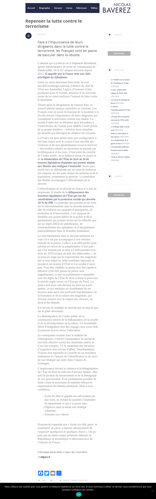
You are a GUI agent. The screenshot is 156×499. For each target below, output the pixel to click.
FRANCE (66, 480)
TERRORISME (82, 480)
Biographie (44, 8)
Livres (69, 8)
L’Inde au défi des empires (120, 157)
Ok (78, 494)
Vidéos (94, 8)
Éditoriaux (81, 8)
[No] (152, 490)
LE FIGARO (73, 480)
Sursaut (58, 8)
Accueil (31, 8)
